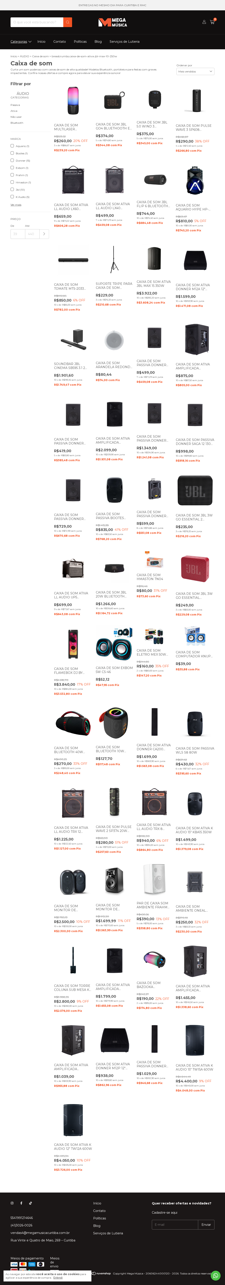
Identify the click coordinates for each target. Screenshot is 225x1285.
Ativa (14, 110)
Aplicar (44, 234)
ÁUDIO (24, 56)
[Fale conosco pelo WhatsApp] (216, 1276)
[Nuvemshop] (94, 1274)
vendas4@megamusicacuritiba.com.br (40, 1233)
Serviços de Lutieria (125, 42)
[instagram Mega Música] (12, 1203)
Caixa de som (40, 56)
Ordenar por (184, 65)
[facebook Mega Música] (21, 1203)
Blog (98, 42)
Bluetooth (17, 122)
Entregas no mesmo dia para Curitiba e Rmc (112, 5)
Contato (59, 42)
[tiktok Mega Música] (30, 1203)
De (12, 225)
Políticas (80, 42)
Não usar (16, 116)
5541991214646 (22, 1218)
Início (41, 42)
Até (27, 225)
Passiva (15, 105)
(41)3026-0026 (21, 1225)
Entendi (58, 1277)
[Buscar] (67, 22)
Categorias (19, 42)
